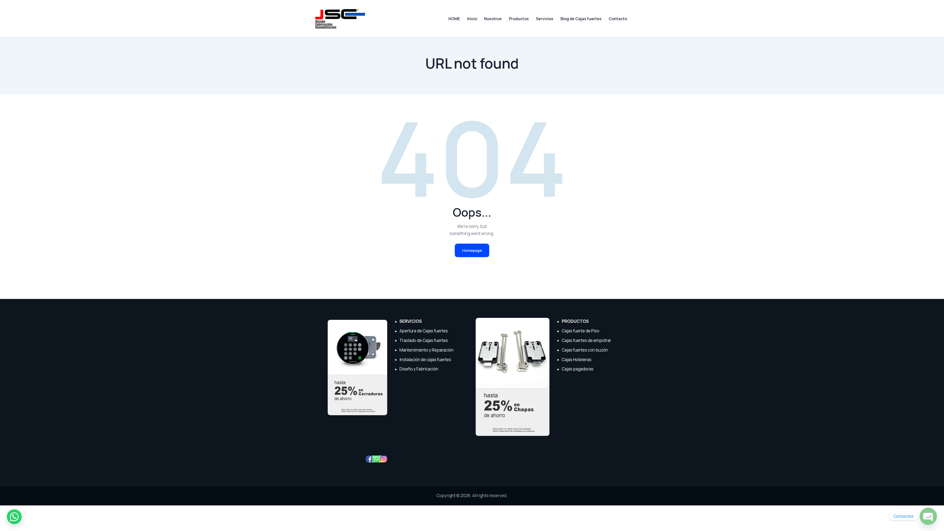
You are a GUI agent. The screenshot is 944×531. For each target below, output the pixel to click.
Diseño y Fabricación (418, 369)
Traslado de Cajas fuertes (423, 340)
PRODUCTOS (575, 321)
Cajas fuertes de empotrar (586, 340)
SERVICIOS (410, 321)
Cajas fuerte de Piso (580, 331)
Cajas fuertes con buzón (585, 350)
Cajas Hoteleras (576, 359)
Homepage (472, 250)
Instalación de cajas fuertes (425, 359)
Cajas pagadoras (577, 369)
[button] (14, 516)
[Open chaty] (928, 516)
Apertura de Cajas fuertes (423, 331)
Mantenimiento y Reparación (426, 350)
